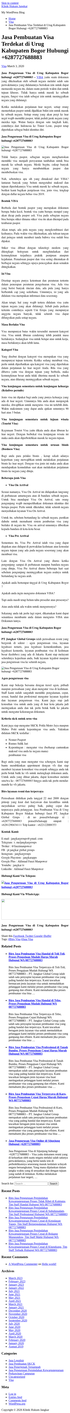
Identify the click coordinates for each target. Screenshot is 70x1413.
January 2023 (16, 1284)
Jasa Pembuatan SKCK (22, 1363)
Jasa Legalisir (16, 1360)
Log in (12, 1393)
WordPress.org (17, 1403)
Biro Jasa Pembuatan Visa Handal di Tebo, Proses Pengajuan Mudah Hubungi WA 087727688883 (35, 1003)
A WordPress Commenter (23, 1264)
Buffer (47, 935)
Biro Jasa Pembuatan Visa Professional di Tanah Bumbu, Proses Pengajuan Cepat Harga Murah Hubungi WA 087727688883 (38, 1050)
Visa (3, 66)
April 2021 (15, 1300)
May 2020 (14, 1330)
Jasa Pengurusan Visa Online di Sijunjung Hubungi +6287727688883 (34, 1142)
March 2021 (15, 1304)
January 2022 (16, 1287)
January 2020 (16, 1343)
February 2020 (17, 1340)
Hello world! (49, 1264)
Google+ (38, 935)
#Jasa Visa (27, 939)
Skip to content (9, 3)
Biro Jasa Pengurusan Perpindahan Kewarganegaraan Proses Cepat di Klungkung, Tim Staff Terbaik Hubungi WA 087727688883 (38, 1247)
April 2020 (15, 1333)
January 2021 (16, 1307)
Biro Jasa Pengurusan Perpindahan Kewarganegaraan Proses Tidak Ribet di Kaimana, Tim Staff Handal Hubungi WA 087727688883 (37, 1201)
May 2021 (14, 1297)
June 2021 (14, 1294)
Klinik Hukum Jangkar (14, 6)
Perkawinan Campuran (22, 1373)
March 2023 (15, 1278)
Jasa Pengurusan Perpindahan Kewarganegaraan (36, 1370)
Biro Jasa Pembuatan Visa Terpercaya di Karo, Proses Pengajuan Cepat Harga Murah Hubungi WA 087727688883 (38, 1097)
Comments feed (17, 1400)
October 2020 (16, 1317)
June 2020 (14, 1326)
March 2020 (15, 1336)
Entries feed (15, 1397)
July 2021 (14, 1291)
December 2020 (18, 1310)
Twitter (28, 935)
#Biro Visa (14, 939)
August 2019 (16, 1346)
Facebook (18, 935)
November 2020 (18, 1313)
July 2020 (14, 1323)
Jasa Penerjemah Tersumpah (25, 1366)
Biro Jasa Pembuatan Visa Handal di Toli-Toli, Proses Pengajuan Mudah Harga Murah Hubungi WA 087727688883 (37, 957)
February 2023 (17, 1281)
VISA (40, 77)
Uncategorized (17, 1376)
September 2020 (18, 1320)
